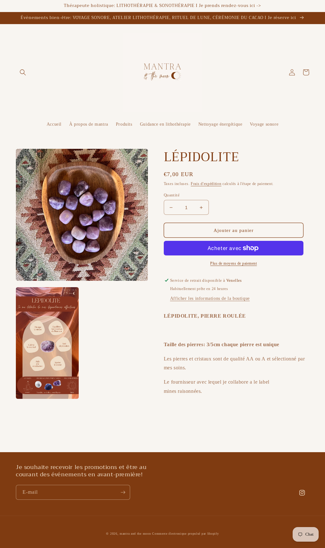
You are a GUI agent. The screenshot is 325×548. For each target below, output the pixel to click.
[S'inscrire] (123, 492)
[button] (23, 72)
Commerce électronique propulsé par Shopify (185, 533)
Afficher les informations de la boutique (210, 298)
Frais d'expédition (206, 184)
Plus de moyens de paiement (233, 263)
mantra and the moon (135, 533)
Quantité (172, 195)
